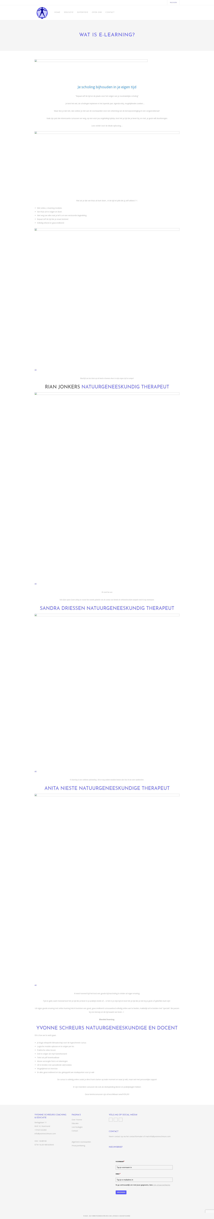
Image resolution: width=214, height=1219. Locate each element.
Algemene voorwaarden (81, 1142)
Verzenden (121, 1192)
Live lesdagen (77, 1127)
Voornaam (120, 1161)
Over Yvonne (77, 1119)
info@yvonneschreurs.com (45, 1133)
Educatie (75, 1123)
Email (118, 1174)
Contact (75, 1131)
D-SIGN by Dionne (124, 1216)
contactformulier (136, 1136)
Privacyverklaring (78, 1145)
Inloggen (173, 2)
